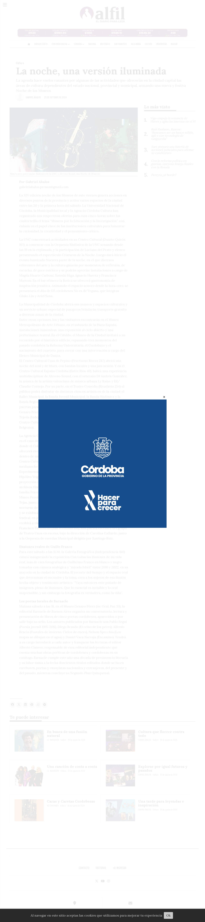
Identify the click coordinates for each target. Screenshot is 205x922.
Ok (168, 915)
